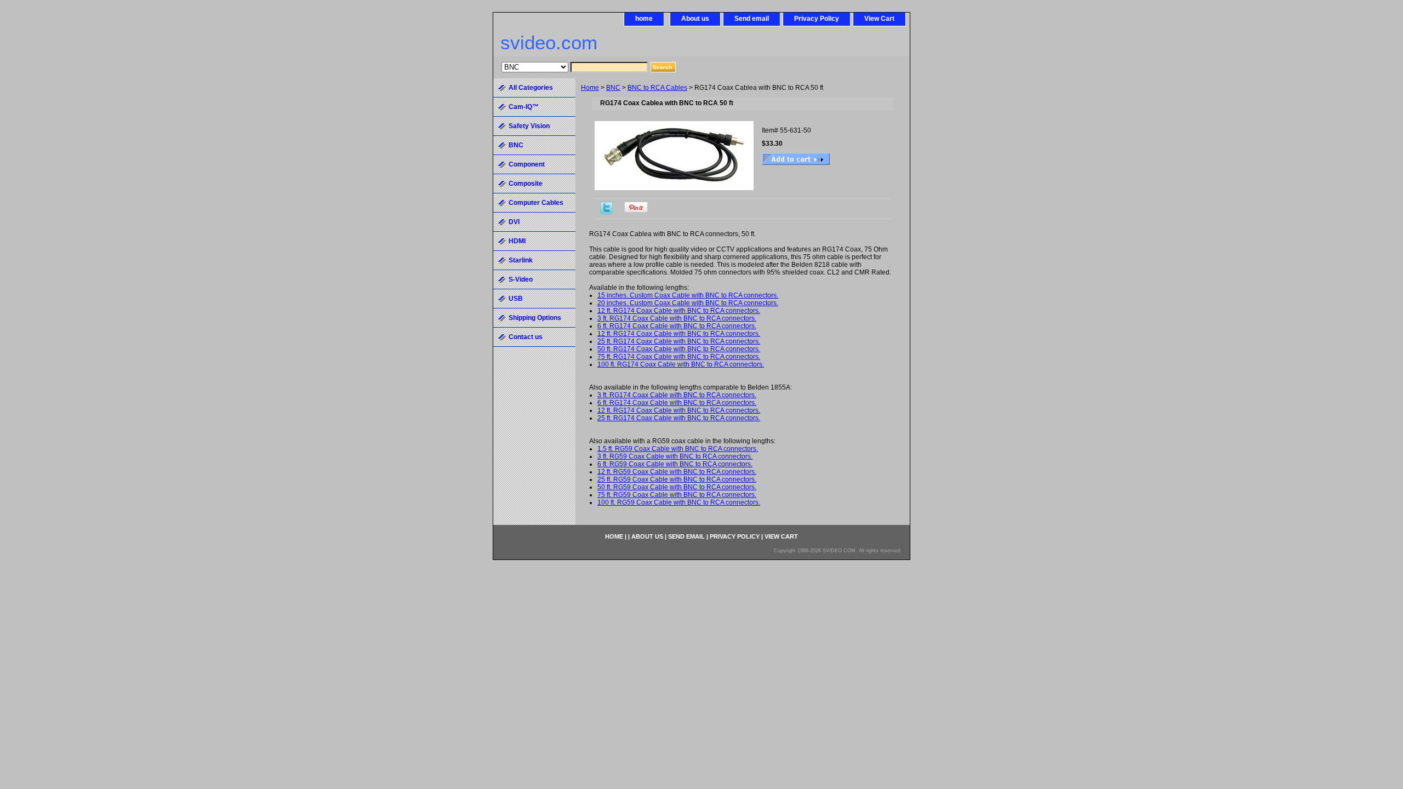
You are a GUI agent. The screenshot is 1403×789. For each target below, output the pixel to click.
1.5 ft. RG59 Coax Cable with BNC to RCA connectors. (677, 449)
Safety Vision (529, 126)
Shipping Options (535, 318)
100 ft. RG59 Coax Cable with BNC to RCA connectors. (678, 502)
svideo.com (548, 42)
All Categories (531, 88)
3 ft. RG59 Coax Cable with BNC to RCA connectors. (674, 456)
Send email (751, 18)
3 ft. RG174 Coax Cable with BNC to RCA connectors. (676, 318)
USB (516, 298)
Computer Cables (536, 203)
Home (590, 88)
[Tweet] (606, 212)
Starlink (521, 260)
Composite (526, 183)
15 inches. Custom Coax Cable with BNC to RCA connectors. (687, 295)
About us (695, 18)
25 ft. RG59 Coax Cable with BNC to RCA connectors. (676, 479)
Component (527, 164)
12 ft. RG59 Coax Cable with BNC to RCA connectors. (676, 472)
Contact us (526, 337)
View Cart (879, 18)
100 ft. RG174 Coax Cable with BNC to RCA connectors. (680, 364)
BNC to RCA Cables (657, 88)
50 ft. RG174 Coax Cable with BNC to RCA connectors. (678, 349)
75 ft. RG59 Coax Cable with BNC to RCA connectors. (676, 495)
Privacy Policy (816, 18)
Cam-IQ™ (524, 107)
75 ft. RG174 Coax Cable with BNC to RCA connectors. (678, 357)
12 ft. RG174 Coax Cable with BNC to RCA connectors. (678, 311)
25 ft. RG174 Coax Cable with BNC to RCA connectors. (678, 341)
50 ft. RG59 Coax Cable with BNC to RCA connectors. (676, 487)
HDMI (517, 241)
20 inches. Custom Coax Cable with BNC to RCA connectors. (687, 303)
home (644, 18)
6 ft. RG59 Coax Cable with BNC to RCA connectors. (674, 464)
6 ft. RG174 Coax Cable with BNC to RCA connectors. (676, 326)
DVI (514, 222)
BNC (613, 88)
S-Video (521, 279)
